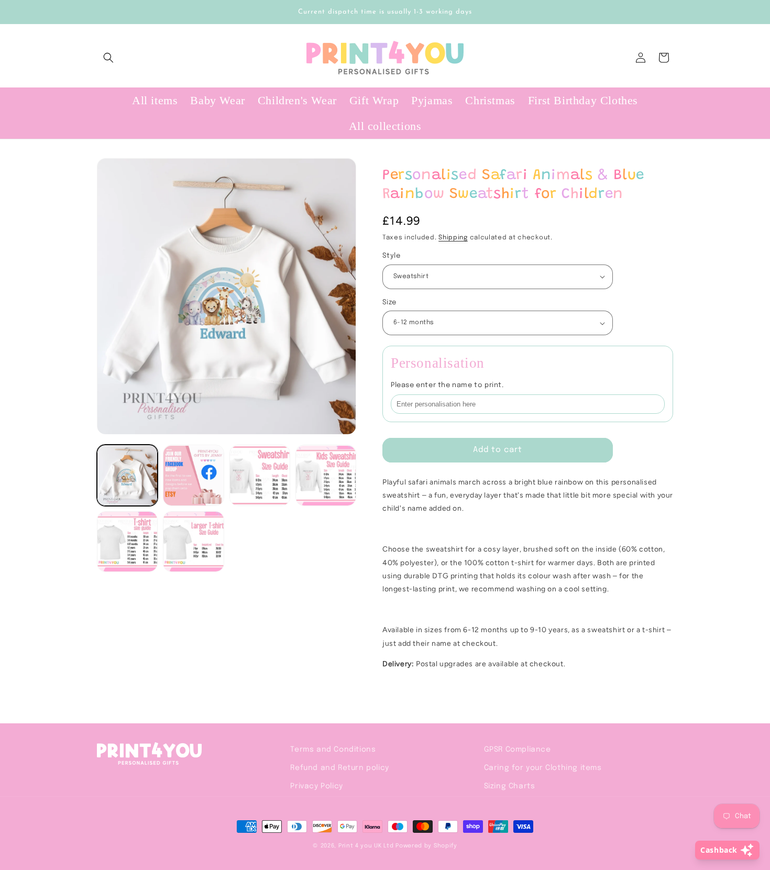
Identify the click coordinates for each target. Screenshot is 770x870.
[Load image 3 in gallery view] (259, 475)
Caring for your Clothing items (543, 768)
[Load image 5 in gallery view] (127, 541)
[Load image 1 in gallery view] (127, 475)
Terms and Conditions (333, 749)
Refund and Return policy (339, 768)
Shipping (453, 238)
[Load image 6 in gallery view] (193, 541)
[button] (108, 57)
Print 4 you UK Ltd (366, 846)
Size (389, 302)
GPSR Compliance (517, 749)
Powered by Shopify (426, 846)
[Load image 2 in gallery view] (193, 475)
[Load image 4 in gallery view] (325, 475)
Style (391, 255)
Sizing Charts (509, 786)
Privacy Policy (316, 786)
